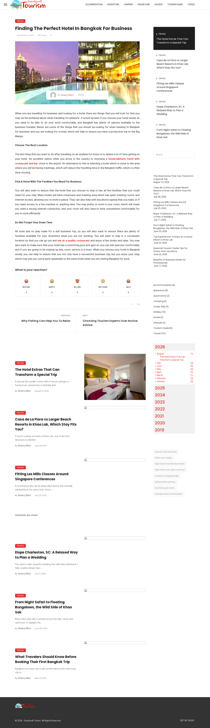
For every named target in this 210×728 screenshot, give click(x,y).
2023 (160, 402)
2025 (160, 388)
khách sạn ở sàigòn (163, 458)
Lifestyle (157, 322)
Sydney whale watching (165, 482)
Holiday (159, 4)
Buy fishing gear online (164, 488)
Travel (191, 4)
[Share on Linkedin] (103, 95)
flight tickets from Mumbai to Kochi (170, 464)
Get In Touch (187, 720)
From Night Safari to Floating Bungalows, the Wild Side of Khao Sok (43, 607)
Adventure (113, 4)
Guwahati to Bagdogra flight (167, 476)
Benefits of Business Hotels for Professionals (169, 261)
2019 (159, 430)
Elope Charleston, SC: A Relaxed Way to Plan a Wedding (46, 555)
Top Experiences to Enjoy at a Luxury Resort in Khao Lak (172, 238)
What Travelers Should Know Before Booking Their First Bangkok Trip (45, 659)
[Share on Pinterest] (99, 95)
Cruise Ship (144, 4)
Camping (128, 4)
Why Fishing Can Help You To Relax (45, 321)
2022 (160, 409)
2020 (160, 423)
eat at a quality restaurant (73, 240)
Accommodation (94, 4)
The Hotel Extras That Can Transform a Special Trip (37, 372)
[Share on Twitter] (94, 95)
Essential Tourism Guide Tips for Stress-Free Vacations (170, 250)
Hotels (156, 317)
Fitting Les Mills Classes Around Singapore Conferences (41, 476)
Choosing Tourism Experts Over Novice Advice (110, 323)
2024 (160, 395)
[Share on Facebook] (89, 95)
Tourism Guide (175, 4)
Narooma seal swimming (165, 452)
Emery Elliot (67, 95)
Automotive (159, 295)
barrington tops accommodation (168, 494)
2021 (159, 416)
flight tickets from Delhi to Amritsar (170, 470)
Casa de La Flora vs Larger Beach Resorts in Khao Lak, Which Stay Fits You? (46, 424)
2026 (160, 347)
